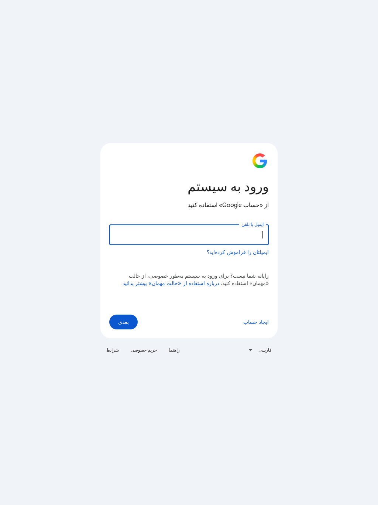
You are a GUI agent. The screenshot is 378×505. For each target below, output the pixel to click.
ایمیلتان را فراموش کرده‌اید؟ (238, 252)
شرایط (112, 350)
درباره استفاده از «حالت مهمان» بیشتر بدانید (171, 283)
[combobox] (260, 350)
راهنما (174, 350)
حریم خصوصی (144, 350)
